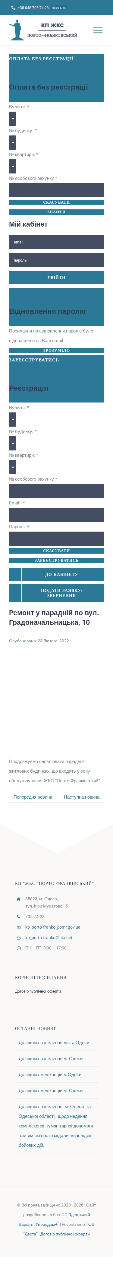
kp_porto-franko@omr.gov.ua (52, 927)
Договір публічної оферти (65, 1234)
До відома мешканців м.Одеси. (51, 1074)
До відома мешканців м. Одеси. (51, 1090)
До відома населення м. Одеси (51, 1058)
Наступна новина (81, 797)
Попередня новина (33, 797)
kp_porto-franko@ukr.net (48, 937)
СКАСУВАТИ (56, 202)
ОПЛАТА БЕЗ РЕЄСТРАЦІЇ (41, 58)
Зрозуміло (56, 350)
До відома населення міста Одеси (54, 1042)
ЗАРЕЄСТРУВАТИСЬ (57, 560)
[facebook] (56, 1245)
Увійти (56, 277)
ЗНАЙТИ (56, 212)
